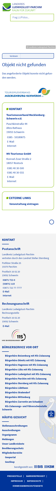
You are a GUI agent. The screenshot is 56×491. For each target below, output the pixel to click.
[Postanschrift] (28, 272)
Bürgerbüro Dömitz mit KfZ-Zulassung (25, 360)
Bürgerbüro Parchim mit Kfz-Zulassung (25, 378)
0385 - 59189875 (15, 137)
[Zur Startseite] (28, 7)
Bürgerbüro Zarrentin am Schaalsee (24, 401)
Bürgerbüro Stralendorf (17, 392)
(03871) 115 (8, 283)
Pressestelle (14, 476)
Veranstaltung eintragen (23, 204)
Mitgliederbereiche (12, 452)
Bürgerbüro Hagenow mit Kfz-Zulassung (26, 364)
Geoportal (10, 457)
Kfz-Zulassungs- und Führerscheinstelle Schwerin (24, 408)
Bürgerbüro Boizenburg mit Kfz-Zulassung (27, 355)
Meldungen (8, 439)
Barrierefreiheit (35, 476)
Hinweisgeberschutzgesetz (28, 485)
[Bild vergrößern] (28, 92)
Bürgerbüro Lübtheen (16, 387)
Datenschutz (34, 481)
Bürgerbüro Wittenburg (17, 397)
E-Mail (10, 141)
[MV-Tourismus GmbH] (28, 167)
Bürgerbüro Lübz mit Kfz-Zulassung (24, 369)
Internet (11, 145)
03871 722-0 (8, 279)
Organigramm (9, 434)
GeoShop (10, 461)
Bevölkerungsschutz (13, 448)
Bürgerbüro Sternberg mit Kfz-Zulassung (26, 383)
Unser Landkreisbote (13, 443)
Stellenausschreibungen (14, 425)
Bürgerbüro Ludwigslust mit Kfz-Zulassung (28, 374)
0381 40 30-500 (15, 168)
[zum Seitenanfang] (51, 222)
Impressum (17, 481)
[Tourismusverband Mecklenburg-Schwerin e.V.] (28, 130)
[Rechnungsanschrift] (28, 314)
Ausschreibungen (11, 430)
